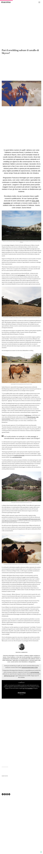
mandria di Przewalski (19, 455)
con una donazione (34, 672)
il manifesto (30, 688)
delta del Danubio (31, 417)
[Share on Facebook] (5, 794)
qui (23, 688)
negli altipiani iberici (17, 457)
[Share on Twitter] (3, 794)
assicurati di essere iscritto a (30, 667)
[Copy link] (9, 794)
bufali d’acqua (28, 415)
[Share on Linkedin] (7, 794)
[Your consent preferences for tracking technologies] (41, 852)
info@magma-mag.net (9, 675)
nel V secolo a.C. (21, 275)
